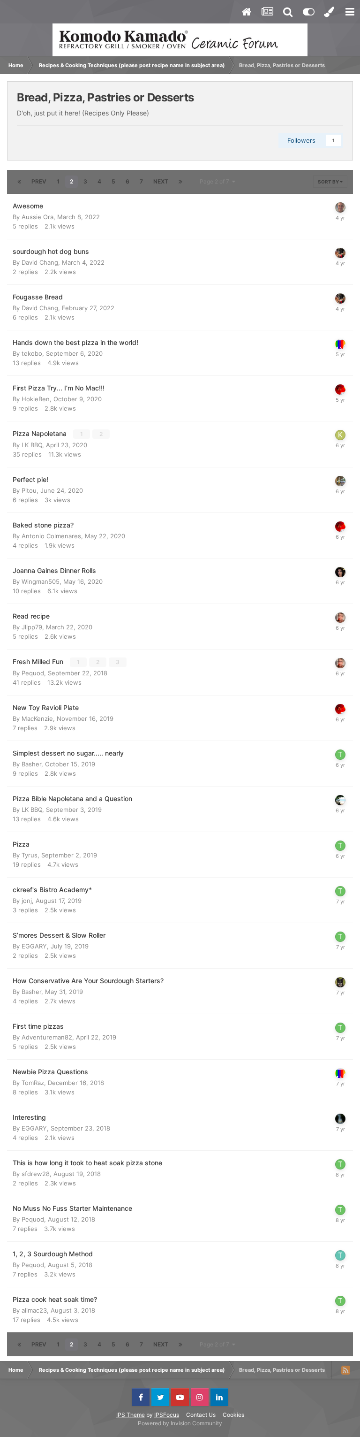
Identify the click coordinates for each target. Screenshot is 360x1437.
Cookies (233, 1414)
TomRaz (33, 1082)
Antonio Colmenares (51, 536)
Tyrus (30, 855)
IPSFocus (166, 1414)
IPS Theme (130, 1414)
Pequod (33, 673)
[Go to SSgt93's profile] (340, 800)
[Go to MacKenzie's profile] (340, 389)
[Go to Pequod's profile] (340, 617)
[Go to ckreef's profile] (340, 1119)
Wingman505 (41, 581)
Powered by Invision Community (180, 1423)
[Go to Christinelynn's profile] (340, 572)
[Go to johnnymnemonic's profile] (340, 207)
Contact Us (201, 1414)
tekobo (32, 353)
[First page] (19, 182)
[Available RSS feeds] (345, 1370)
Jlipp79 (32, 627)
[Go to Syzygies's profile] (340, 982)
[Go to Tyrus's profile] (340, 754)
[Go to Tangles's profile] (340, 1255)
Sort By (329, 181)
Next (160, 181)
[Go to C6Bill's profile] (340, 253)
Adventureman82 (47, 1037)
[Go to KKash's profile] (340, 435)
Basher (31, 764)
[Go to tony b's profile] (340, 344)
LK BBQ (32, 445)
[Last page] (180, 182)
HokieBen (36, 399)
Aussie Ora (37, 217)
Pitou (29, 490)
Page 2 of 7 (216, 181)
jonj (27, 900)
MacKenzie (37, 718)
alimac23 (34, 1310)
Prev (38, 181)
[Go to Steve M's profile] (340, 481)
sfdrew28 (36, 1173)
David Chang (40, 262)
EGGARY (34, 946)
